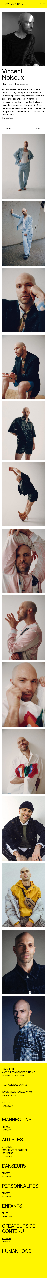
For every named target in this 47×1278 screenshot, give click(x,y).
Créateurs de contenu (18, 1228)
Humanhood (17, 1251)
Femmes (6, 1127)
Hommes (6, 1130)
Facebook (7, 1106)
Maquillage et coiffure (14, 1150)
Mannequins (16, 1119)
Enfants (12, 1206)
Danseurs (7, 84)
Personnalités (21, 84)
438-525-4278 (9, 1095)
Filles (5, 1213)
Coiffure (7, 1156)
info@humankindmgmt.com (17, 1092)
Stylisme (7, 1147)
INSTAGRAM (7, 117)
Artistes (12, 1139)
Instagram (7, 1102)
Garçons (7, 1216)
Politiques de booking (14, 1084)
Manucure (7, 1153)
